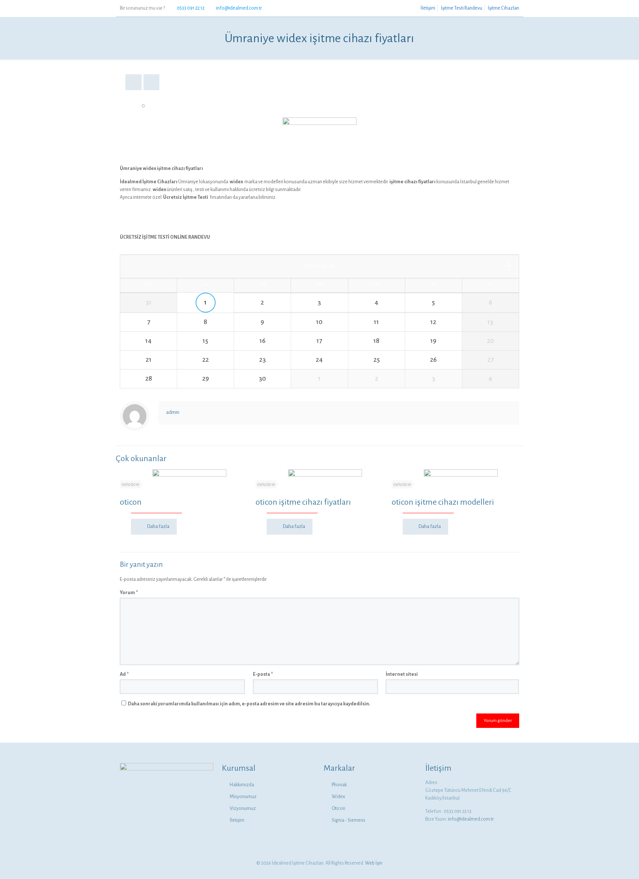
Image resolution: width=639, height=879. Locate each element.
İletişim (427, 8)
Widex (338, 796)
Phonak (339, 784)
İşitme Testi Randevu (461, 8)
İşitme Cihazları (503, 8)
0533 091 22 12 (190, 8)
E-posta (263, 674)
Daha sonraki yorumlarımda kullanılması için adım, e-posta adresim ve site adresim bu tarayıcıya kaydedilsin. (249, 703)
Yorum (129, 592)
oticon (131, 502)
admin (172, 412)
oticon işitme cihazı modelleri (443, 502)
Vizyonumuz (243, 808)
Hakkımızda (242, 784)
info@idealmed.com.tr (239, 8)
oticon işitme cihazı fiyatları (303, 502)
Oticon (338, 808)
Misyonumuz (243, 796)
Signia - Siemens (348, 820)
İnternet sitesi (402, 674)
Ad (124, 674)
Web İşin (373, 863)
